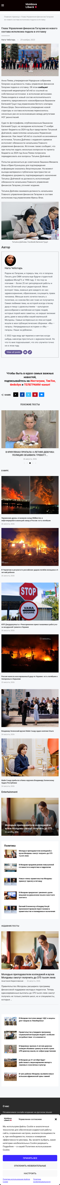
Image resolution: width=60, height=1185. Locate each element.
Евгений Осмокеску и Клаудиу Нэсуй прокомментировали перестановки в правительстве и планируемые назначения (37, 908)
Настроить (30, 1173)
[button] (55, 1119)
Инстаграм (37, 380)
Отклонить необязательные (30, 1166)
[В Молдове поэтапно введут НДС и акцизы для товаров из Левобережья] (10, 1021)
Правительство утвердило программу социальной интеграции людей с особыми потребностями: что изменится (36, 1034)
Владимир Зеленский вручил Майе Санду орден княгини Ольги (27, 731)
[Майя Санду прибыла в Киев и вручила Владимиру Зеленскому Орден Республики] (30, 757)
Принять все (30, 1158)
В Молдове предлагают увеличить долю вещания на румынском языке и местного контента (37, 895)
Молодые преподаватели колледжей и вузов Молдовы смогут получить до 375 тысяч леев (35, 853)
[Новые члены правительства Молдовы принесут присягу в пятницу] (10, 881)
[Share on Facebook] (22, 394)
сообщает (43, 87)
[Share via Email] (41, 394)
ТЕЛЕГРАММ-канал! (37, 384)
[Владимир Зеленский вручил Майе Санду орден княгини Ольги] (30, 708)
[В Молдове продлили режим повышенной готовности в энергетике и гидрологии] (10, 867)
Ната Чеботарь (8, 40)
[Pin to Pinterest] (35, 394)
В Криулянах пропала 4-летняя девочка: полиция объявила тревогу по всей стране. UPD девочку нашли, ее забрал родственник (37, 1048)
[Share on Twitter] (28, 394)
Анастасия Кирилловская (12, 981)
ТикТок (50, 380)
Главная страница (12, 17)
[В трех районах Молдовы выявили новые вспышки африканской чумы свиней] (10, 1077)
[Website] (30, 352)
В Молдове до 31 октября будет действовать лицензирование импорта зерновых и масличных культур (35, 1062)
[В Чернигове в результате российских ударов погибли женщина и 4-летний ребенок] (30, 547)
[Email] (25, 352)
